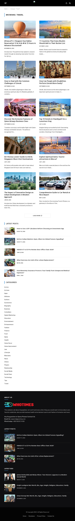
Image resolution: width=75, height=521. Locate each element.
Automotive (8, 302)
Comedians (7, 312)
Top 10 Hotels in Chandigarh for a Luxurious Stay (52, 120)
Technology (8, 377)
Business (7, 309)
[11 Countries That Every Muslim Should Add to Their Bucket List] (55, 29)
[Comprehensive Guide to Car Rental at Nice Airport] (55, 181)
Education (7, 318)
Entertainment (8, 321)
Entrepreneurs (8, 324)
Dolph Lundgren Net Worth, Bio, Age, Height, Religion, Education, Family (42, 485)
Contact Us (51, 516)
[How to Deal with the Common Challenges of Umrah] (20, 69)
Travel (7, 37)
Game (6, 337)
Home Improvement (10, 346)
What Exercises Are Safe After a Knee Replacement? (35, 260)
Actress (6, 290)
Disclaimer (32, 516)
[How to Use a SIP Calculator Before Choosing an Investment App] (9, 231)
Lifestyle (7, 352)
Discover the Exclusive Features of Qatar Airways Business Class (18, 120)
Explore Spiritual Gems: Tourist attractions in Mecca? (51, 158)
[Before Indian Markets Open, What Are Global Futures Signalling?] (9, 241)
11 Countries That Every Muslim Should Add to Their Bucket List (52, 42)
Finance (6, 330)
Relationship (8, 368)
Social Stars (8, 374)
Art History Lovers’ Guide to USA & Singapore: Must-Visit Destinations (18, 158)
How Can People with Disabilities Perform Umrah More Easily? (52, 82)
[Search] (70, 3)
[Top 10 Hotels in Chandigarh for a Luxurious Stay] (55, 107)
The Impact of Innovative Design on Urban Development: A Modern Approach (18, 194)
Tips (5, 380)
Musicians (7, 355)
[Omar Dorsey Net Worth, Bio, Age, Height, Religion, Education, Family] (9, 498)
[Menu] (6, 3)
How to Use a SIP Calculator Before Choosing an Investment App (40, 228)
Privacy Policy (41, 516)
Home (24, 516)
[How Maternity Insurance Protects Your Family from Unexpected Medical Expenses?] (9, 273)
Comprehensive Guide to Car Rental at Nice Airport (54, 193)
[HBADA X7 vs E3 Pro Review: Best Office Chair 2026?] (9, 252)
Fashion (6, 327)
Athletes (7, 296)
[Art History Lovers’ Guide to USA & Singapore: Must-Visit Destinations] (20, 145)
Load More (36, 215)
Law (5, 349)
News (6, 358)
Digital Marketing (9, 315)
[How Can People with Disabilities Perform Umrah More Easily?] (55, 69)
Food (6, 334)
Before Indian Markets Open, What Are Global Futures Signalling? (40, 239)
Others (6, 362)
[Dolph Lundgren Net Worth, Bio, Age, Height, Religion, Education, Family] (9, 487)
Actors (6, 287)
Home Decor (8, 343)
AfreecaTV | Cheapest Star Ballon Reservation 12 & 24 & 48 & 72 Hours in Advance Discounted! (20, 43)
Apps (6, 293)
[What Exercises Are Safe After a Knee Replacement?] (9, 262)
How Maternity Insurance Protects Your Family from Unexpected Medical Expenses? (43, 272)
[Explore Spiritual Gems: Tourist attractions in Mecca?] (55, 145)
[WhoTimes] (37, 3)
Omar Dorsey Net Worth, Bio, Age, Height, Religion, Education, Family (42, 496)
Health (6, 340)
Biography (7, 306)
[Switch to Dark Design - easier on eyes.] (66, 3)
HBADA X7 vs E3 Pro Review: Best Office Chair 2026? (35, 249)
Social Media (8, 371)
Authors (6, 299)
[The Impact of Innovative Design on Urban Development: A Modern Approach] (20, 181)
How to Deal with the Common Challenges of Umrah (16, 82)
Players (6, 365)
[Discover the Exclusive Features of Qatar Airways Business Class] (20, 107)
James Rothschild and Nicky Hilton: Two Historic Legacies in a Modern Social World (42, 476)
